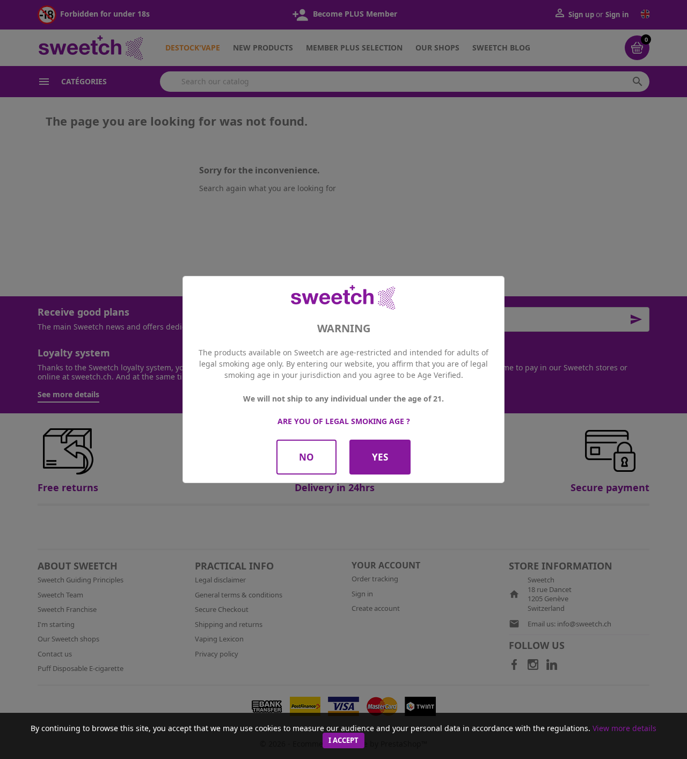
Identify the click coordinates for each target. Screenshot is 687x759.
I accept (343, 740)
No (306, 457)
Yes (380, 457)
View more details (624, 728)
